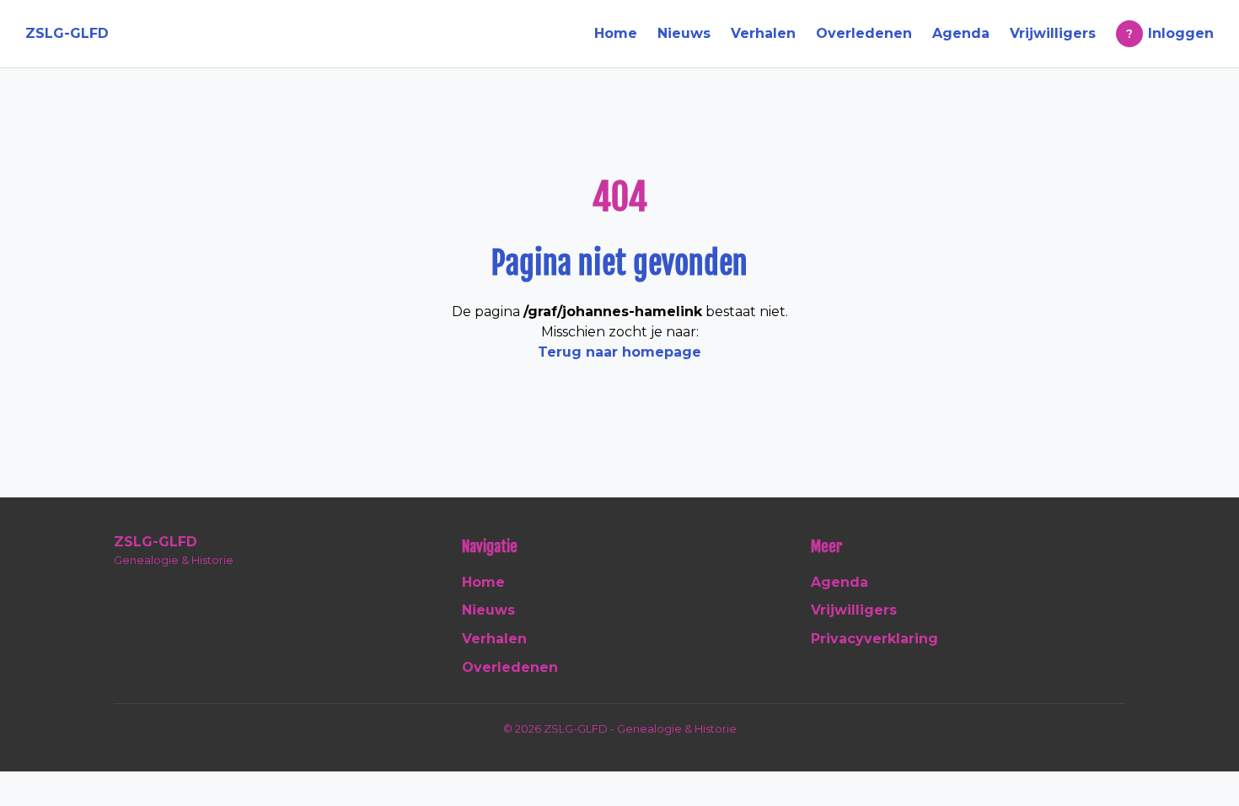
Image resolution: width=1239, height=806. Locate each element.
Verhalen (763, 33)
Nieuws (684, 33)
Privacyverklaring (874, 639)
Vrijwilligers (1053, 33)
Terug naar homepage (619, 352)
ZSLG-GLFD (67, 33)
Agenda (961, 33)
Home (615, 33)
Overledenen (864, 33)
